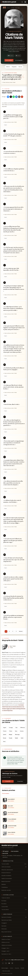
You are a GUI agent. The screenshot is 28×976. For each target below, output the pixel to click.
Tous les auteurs (5, 793)
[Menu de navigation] (25, 2)
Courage (11, 727)
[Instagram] (12, 963)
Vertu (4, 741)
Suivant (21, 631)
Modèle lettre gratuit (9, 2)
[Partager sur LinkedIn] (16, 97)
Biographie (14, 66)
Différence (22, 727)
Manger (10, 734)
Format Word (20, 781)
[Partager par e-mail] (19, 97)
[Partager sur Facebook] (8, 97)
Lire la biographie (18, 60)
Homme (22, 731)
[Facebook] (3, 963)
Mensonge (17, 734)
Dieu (16, 727)
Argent (4, 727)
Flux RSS (22, 968)
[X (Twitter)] (6, 963)
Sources (20, 66)
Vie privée (17, 968)
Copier (5, 124)
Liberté (4, 734)
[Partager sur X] (11, 97)
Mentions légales (5, 968)
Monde (4, 738)
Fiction (10, 731)
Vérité (22, 738)
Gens (16, 731)
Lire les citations (9, 60)
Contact (11, 968)
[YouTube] (9, 963)
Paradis (10, 738)
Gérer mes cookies (6, 971)
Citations (8, 66)
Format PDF (7, 781)
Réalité (16, 738)
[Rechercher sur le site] (22, 2)
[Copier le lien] (22, 97)
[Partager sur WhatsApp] (13, 97)
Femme (4, 731)
